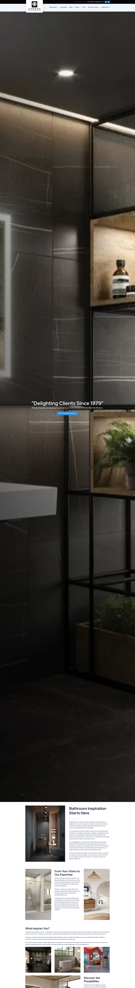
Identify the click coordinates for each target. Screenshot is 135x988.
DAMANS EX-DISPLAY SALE (80, 1)
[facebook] (106, 2)
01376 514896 (90, 1)
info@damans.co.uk (99, 1)
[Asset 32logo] (34, 1)
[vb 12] (45, 806)
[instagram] (109, 2)
